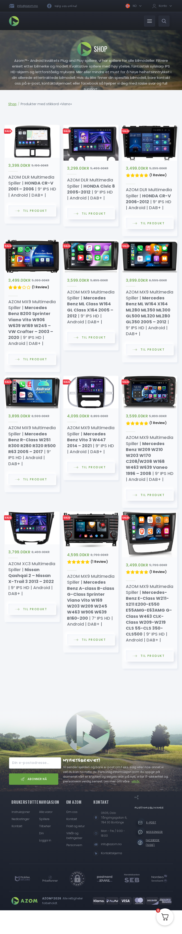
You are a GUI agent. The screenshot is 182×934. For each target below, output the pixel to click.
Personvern (74, 845)
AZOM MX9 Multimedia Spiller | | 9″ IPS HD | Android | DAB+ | (32, 322)
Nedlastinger (20, 819)
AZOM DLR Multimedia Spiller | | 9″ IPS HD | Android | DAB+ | (32, 186)
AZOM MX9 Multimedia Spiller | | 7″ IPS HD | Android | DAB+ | (90, 600)
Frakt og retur (75, 826)
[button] (133, 6)
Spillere (44, 819)
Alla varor (45, 812)
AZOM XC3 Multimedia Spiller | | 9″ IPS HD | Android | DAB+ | (31, 578)
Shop (12, 104)
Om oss (71, 812)
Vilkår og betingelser (74, 835)
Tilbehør (45, 826)
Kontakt (17, 826)
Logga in (45, 840)
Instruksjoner (21, 812)
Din (41, 833)
